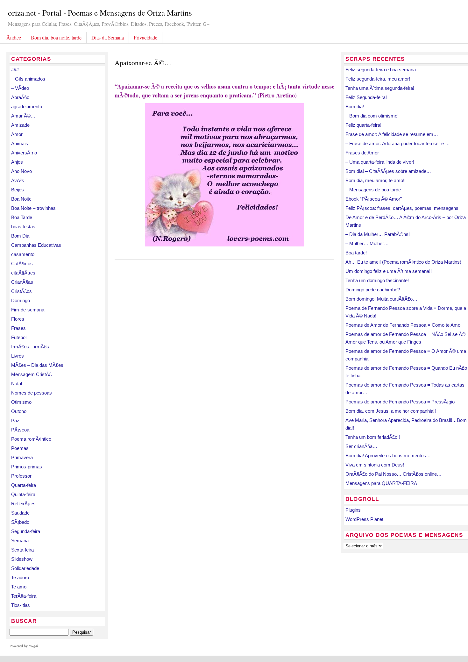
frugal (33, 645)
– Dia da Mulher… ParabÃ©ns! (377, 234)
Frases (18, 328)
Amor (17, 134)
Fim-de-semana (27, 309)
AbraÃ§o (20, 97)
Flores (17, 319)
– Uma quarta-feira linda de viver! (379, 162)
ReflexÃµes (23, 503)
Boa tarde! (356, 252)
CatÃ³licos (22, 263)
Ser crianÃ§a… (361, 446)
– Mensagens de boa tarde (373, 189)
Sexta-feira (22, 549)
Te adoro (20, 577)
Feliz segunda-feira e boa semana (380, 69)
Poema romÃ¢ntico (31, 439)
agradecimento (26, 106)
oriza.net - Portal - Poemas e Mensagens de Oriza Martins (100, 12)
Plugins (353, 510)
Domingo (20, 300)
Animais (19, 143)
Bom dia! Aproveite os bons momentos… (388, 455)
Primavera (22, 457)
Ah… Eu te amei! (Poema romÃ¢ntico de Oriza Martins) (403, 262)
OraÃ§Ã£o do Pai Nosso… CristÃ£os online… (393, 474)
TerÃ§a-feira (23, 596)
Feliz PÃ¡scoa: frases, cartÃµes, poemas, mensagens (401, 208)
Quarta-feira (23, 485)
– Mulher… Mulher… (367, 243)
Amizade (20, 125)
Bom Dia (20, 235)
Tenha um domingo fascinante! (377, 280)
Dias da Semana (107, 37)
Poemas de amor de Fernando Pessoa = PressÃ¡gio (400, 401)
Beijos (17, 189)
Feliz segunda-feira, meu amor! (377, 79)
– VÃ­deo (20, 88)
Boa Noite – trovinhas (33, 208)
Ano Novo (21, 171)
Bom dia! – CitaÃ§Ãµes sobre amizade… (388, 171)
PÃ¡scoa (20, 429)
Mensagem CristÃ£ (31, 374)
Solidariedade (25, 568)
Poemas (20, 448)
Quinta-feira (23, 494)
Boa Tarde (21, 217)
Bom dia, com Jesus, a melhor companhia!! (390, 411)
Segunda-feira (25, 531)
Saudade (20, 513)
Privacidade (145, 37)
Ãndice (13, 37)
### (15, 69)
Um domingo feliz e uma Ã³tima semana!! (388, 271)
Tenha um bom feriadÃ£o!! (372, 437)
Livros (17, 356)
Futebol (18, 337)
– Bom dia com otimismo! (372, 115)
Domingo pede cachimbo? (372, 289)
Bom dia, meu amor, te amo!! (375, 180)
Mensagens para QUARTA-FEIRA (381, 483)
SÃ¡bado (20, 522)
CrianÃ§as (22, 282)
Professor (21, 476)
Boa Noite (21, 199)
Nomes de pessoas (31, 392)
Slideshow (21, 559)
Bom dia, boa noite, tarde (56, 37)
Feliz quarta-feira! (363, 125)
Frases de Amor (362, 152)
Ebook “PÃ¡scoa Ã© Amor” (373, 199)
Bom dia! (354, 106)
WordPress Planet (364, 519)
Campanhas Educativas (36, 245)
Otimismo (21, 402)
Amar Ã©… (23, 115)
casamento (22, 254)
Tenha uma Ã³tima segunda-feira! (379, 88)
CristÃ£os (21, 291)
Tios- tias (20, 605)
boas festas (23, 226)
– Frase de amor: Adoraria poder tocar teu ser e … (397, 143)
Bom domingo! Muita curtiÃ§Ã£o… (381, 299)
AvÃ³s (17, 180)
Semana (20, 540)
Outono (18, 411)
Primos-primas (26, 466)
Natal (16, 383)
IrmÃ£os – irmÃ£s (30, 346)
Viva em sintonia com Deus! (374, 464)
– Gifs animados (28, 79)
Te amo (18, 586)
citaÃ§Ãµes (23, 272)
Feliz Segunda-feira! (366, 97)
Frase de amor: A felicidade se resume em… (391, 134)
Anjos (17, 162)
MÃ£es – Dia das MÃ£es (37, 365)
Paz (15, 420)
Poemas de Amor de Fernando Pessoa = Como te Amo (402, 325)
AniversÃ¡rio (24, 152)
